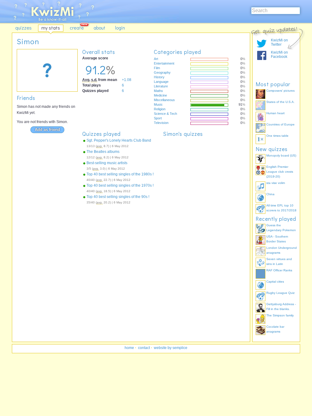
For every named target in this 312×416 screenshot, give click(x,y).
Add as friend (47, 129)
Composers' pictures (280, 90)
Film (157, 68)
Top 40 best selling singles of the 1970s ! (120, 185)
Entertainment (164, 63)
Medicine (160, 95)
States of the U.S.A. (280, 102)
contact (144, 348)
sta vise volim (275, 183)
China (270, 194)
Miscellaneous (164, 100)
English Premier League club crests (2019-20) (279, 171)
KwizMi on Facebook (279, 54)
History (159, 77)
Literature (161, 86)
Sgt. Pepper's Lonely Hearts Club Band (119, 140)
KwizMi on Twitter (279, 42)
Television (161, 123)
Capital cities (275, 281)
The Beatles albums (103, 152)
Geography (162, 72)
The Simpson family (280, 315)
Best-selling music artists (107, 163)
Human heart (275, 113)
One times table (277, 135)
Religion (159, 109)
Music (158, 104)
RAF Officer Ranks (279, 270)
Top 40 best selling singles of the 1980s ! (120, 174)
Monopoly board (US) (281, 155)
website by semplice (170, 348)
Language (161, 81)
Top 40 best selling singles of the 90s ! (118, 197)
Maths (158, 91)
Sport (158, 118)
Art (156, 59)
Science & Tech (165, 113)
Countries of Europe (280, 124)
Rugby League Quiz (280, 292)
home (129, 348)
